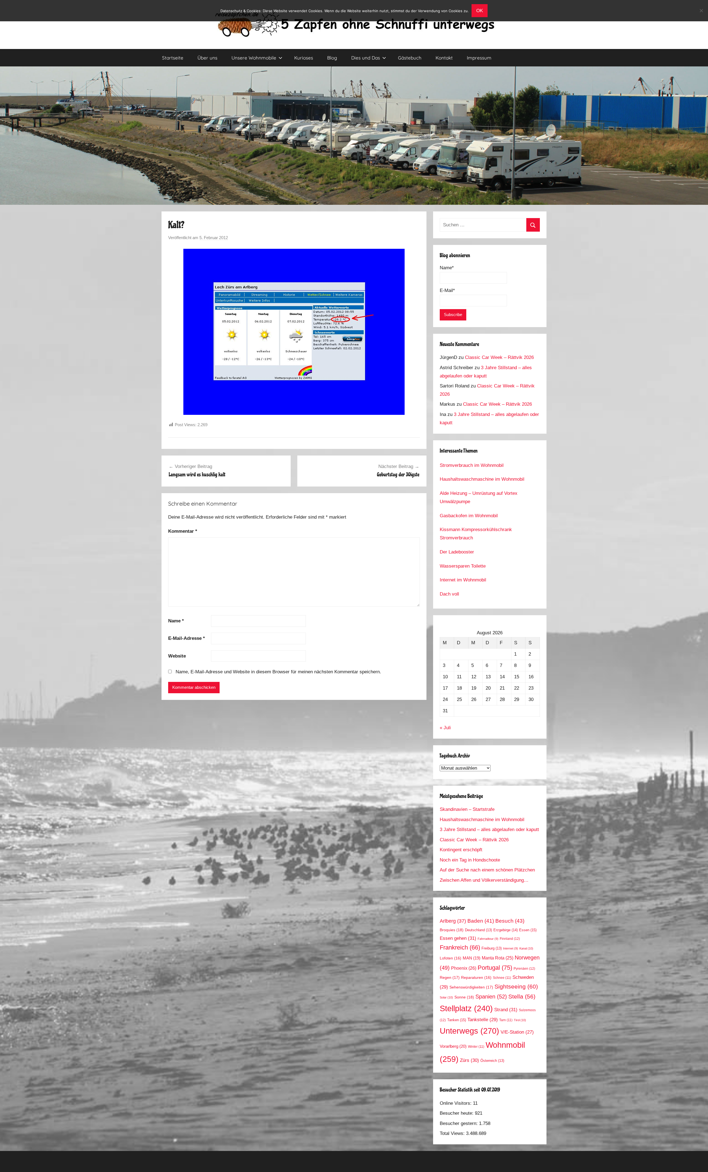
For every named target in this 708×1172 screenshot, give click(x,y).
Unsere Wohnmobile (253, 58)
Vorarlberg (453, 1046)
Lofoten (450, 958)
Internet (510, 948)
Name (176, 620)
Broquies (452, 930)
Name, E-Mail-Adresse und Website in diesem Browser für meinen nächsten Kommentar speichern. (278, 671)
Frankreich (460, 947)
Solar (446, 997)
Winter (476, 1046)
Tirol (520, 1020)
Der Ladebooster (457, 552)
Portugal (495, 967)
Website (177, 656)
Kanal (526, 948)
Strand (505, 1009)
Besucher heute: (457, 1113)
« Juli (445, 727)
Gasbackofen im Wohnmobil (469, 515)
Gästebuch (409, 58)
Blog (332, 58)
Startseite (172, 58)
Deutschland (478, 930)
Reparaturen (476, 978)
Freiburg (491, 948)
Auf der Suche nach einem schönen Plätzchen (487, 870)
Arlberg (453, 921)
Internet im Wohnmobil (463, 580)
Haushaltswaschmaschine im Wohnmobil (482, 479)
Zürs (469, 1060)
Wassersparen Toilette (463, 566)
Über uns (207, 58)
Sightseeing (516, 986)
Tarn (505, 1020)
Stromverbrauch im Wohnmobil (472, 465)
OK (479, 10)
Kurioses (303, 58)
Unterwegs (469, 1030)
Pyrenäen (524, 969)
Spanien (491, 997)
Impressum (479, 58)
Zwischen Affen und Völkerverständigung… (484, 880)
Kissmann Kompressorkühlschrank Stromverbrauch (476, 533)
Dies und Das (365, 58)
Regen (450, 977)
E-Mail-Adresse (186, 638)
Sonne (464, 997)
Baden (480, 921)
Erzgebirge (505, 930)
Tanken (456, 1020)
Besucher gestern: (459, 1123)
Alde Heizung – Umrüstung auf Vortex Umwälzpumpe (478, 497)
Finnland (510, 939)
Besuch (509, 921)
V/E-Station (517, 1032)
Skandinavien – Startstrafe (467, 809)
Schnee (502, 977)
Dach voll (449, 594)
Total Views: (453, 1133)
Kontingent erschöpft (461, 849)
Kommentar (182, 531)
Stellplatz (466, 1008)
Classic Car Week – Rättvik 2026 (499, 357)
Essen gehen (458, 938)
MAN (471, 958)
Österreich (492, 1061)
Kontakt (444, 58)
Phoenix (463, 968)
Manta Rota (497, 958)
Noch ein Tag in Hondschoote (470, 860)
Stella (521, 996)
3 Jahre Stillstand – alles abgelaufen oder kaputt (489, 829)
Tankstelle (482, 1019)
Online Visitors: (456, 1103)
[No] (701, 10)
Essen (528, 930)
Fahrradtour (488, 938)
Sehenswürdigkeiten (471, 987)
